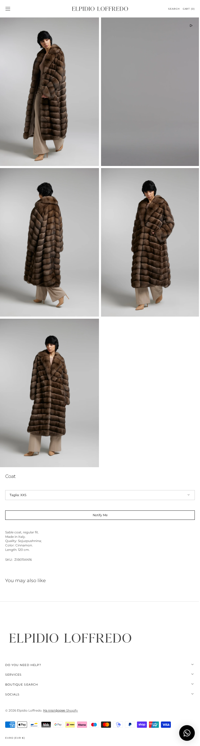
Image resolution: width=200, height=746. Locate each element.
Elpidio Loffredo (29, 702)
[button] (8, 9)
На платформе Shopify (60, 702)
